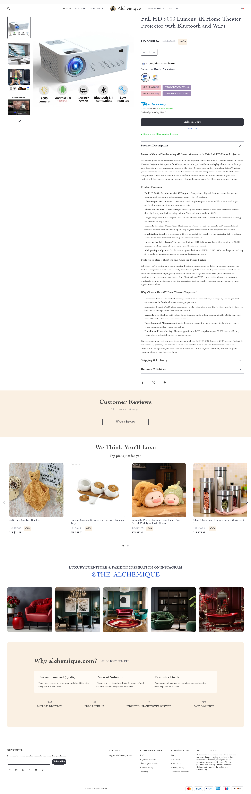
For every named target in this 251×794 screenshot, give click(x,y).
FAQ (142, 756)
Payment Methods (148, 760)
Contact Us (176, 764)
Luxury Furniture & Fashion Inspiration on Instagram (125, 568)
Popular (80, 9)
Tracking (144, 772)
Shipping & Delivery (149, 764)
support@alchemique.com (121, 756)
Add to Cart (192, 122)
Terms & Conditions (180, 772)
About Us (175, 760)
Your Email (15, 762)
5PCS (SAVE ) (151, 94)
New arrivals (156, 9)
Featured (174, 9)
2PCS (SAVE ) (151, 87)
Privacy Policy (177, 768)
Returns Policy (146, 768)
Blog (173, 756)
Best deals (96, 9)
